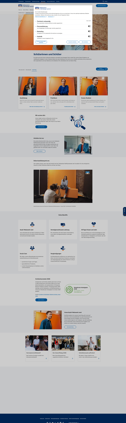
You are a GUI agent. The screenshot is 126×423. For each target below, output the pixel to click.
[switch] (89, 26)
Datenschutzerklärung (40, 16)
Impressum (50, 16)
